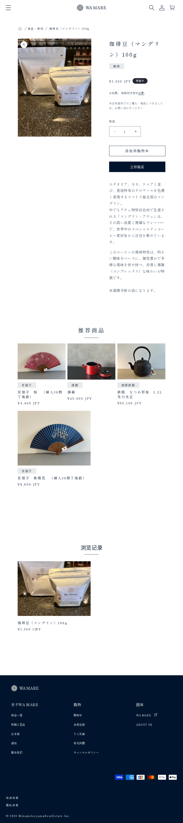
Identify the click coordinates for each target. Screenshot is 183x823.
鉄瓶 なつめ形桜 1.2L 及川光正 (141, 394)
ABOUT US (144, 724)
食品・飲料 (36, 28)
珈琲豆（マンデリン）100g (43, 622)
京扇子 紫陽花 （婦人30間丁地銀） (52, 478)
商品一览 (16, 715)
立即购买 (137, 166)
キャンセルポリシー (86, 752)
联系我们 (16, 752)
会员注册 (79, 724)
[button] (8, 7)
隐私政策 (12, 805)
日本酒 (15, 734)
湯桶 (71, 392)
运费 (141, 93)
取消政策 (12, 798)
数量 (112, 121)
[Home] (20, 28)
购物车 (78, 715)
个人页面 (79, 734)
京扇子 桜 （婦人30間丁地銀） (40, 394)
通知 (14, 743)
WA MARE (143, 715)
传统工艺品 (18, 724)
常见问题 (79, 743)
